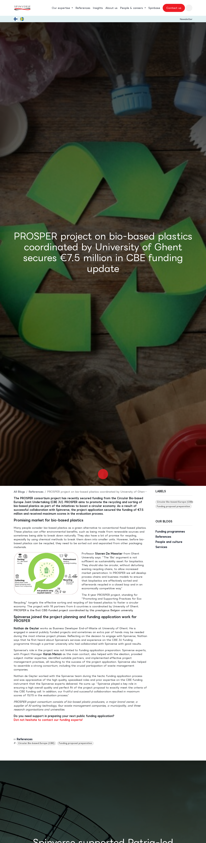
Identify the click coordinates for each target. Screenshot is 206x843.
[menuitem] (62, 8)
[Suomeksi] (16, 19)
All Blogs (19, 491)
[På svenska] (22, 19)
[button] (189, 8)
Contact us (173, 7)
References (36, 491)
